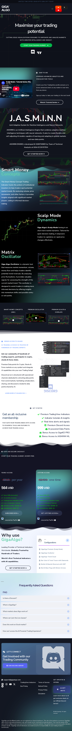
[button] (52, 8)
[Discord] (2, 684)
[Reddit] (2, 686)
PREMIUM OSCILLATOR (36, 309)
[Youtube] (10, 684)
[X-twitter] (14, 684)
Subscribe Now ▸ (11, 513)
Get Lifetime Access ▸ (49, 513)
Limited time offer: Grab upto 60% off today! (36, 1)
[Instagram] (6, 684)
